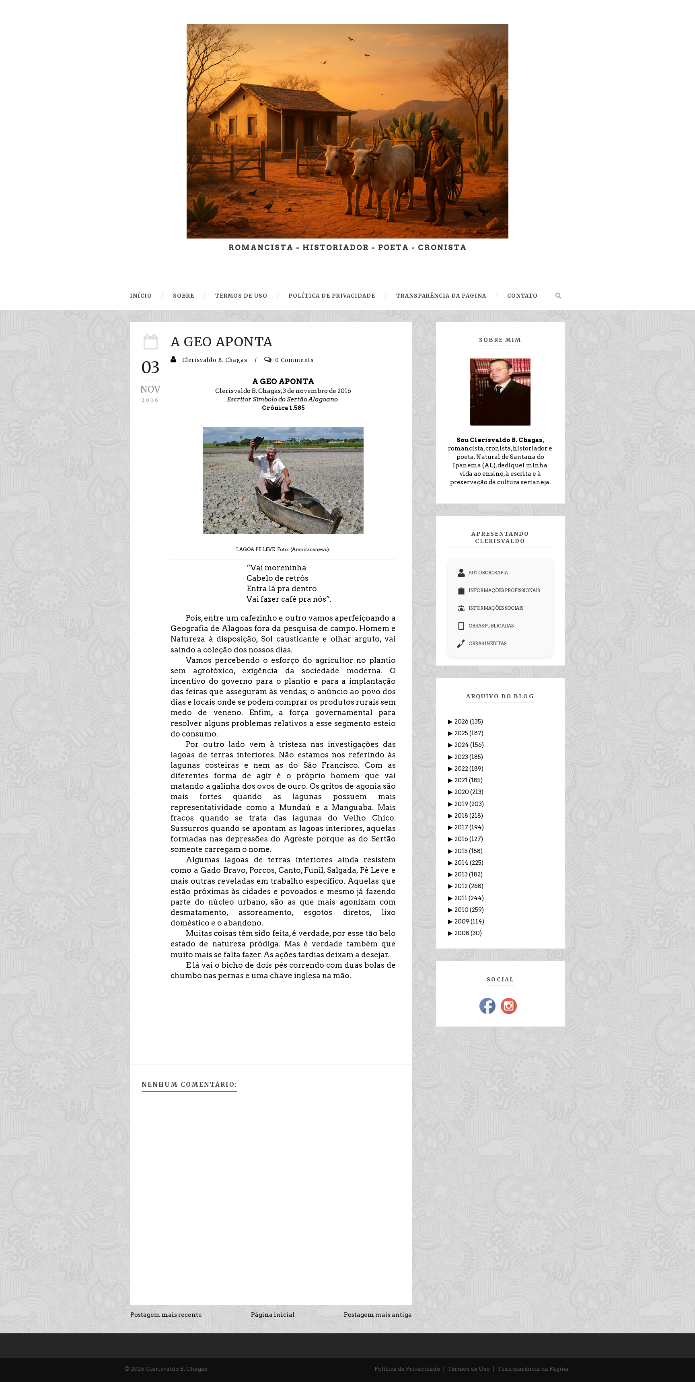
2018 (461, 815)
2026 (462, 721)
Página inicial (273, 1314)
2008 (462, 933)
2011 (461, 898)
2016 (461, 839)
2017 (461, 827)
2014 (462, 862)
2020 (462, 792)
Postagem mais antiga (378, 1314)
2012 (461, 886)
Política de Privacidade (407, 1369)
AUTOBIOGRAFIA (488, 573)
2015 (461, 851)
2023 (461, 757)
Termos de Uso (469, 1369)
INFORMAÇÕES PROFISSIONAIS (504, 590)
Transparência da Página (533, 1369)
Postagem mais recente (166, 1314)
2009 (462, 921)
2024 (462, 745)
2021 (461, 780)
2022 (461, 768)
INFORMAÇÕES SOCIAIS (496, 608)
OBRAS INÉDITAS (487, 643)
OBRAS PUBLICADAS (491, 626)
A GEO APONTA (222, 342)
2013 (461, 874)
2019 (461, 804)
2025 (461, 733)
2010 (462, 909)
